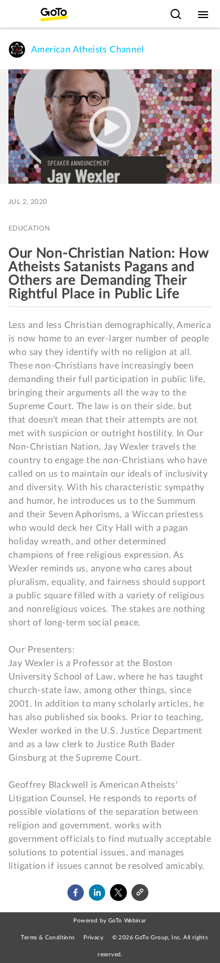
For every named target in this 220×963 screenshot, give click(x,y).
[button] (75, 892)
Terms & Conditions (47, 937)
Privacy (93, 937)
